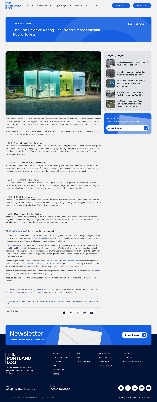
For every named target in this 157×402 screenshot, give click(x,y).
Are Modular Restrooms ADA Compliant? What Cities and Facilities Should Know (129, 104)
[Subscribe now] (146, 128)
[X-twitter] (78, 313)
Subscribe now (115, 128)
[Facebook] (64, 313)
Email (7, 386)
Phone (52, 386)
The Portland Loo (60, 357)
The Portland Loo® (41, 238)
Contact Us (127, 357)
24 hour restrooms (19, 301)
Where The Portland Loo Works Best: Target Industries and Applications (131, 83)
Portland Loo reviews (49, 301)
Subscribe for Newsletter (133, 361)
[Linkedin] (85, 313)
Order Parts (104, 361)
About (28, 5)
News (76, 5)
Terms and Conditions (142, 397)
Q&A (54, 365)
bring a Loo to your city (34, 301)
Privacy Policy (125, 397)
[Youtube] (92, 313)
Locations (57, 361)
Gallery (56, 374)
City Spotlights (61, 5)
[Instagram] (71, 313)
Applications (42, 5)
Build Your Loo (105, 357)
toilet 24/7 (75, 301)
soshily (68, 301)
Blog (29, 24)
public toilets (61, 301)
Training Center (105, 365)
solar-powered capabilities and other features (39, 263)
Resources (90, 5)
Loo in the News (83, 361)
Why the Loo (58, 370)
